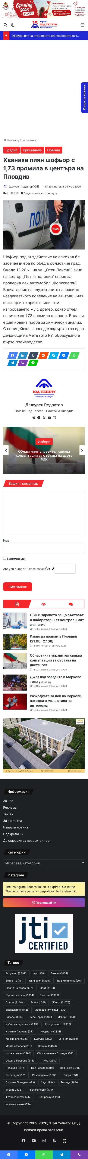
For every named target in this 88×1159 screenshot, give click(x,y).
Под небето (42, 1067)
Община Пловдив (20, 1060)
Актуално (16, 973)
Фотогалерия (41, 1089)
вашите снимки (19, 1104)
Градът (11, 150)
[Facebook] (11, 355)
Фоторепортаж (18, 1096)
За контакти (12, 821)
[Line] (32, 363)
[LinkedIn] (21, 355)
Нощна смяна (18, 1053)
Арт (39, 973)
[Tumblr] (32, 355)
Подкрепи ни (13, 834)
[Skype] (52, 355)
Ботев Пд (14, 980)
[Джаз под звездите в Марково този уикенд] (15, 683)
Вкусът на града (19, 987)
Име (6, 540)
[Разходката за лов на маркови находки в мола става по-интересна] (15, 702)
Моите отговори (19, 1046)
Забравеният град (50, 1009)
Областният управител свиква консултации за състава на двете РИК (44, 455)
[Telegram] (11, 363)
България (40, 980)
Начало (12, 140)
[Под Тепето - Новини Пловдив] (44, 24)
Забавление (17, 1009)
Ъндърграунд (48, 1096)
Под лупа (15, 1067)
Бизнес (59, 973)
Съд (48, 1082)
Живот (61, 1002)
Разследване (44, 1075)
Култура (43, 1038)
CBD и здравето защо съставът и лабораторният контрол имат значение (57, 620)
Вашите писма (69, 980)
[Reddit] (42, 355)
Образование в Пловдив (55, 1053)
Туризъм (14, 1089)
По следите (16, 1075)
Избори (44, 442)
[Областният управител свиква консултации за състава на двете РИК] (15, 661)
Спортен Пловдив (20, 1082)
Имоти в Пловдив (20, 1031)
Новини (53, 150)
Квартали (51, 1031)
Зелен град (40, 1017)
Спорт (70, 1075)
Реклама (9, 807)
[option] (44, 450)
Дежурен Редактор (21, 186)
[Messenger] (62, 355)
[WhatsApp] (73, 355)
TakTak (8, 814)
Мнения (68, 1038)
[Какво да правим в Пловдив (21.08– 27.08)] (15, 642)
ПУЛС (49, 1060)
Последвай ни (45, 902)
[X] (44, 417)
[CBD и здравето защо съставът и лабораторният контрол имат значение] (15, 621)
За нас (8, 801)
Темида (70, 1082)
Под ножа (70, 1067)
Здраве (14, 1017)
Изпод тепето (58, 1024)
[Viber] (21, 363)
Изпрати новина (15, 827)
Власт (47, 987)
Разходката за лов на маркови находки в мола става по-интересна (55, 701)
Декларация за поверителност (27, 841)
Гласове (49, 995)
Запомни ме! (16, 558)
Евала (38, 1002)
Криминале (28, 140)
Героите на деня (20, 995)
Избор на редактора (22, 1024)
